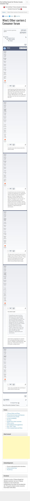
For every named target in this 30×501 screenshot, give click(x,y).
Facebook (6, 16)
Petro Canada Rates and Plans (14, 428)
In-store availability (11, 418)
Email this (18, 16)
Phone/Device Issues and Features (15, 415)
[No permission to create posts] (25, 45)
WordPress (10, 469)
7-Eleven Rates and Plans (13, 413)
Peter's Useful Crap (12, 468)
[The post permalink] (10, 86)
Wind (11, 40)
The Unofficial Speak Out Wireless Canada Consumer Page (11, 3)
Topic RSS (24, 47)
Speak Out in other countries (14, 421)
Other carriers (11, 39)
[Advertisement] (16, 447)
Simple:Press (15, 402)
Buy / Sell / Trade (11, 426)
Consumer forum (11, 38)
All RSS (7, 399)
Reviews (9, 420)
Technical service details (13, 416)
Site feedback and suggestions (15, 424)
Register (24, 32)
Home (3, 12)
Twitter (11, 16)
